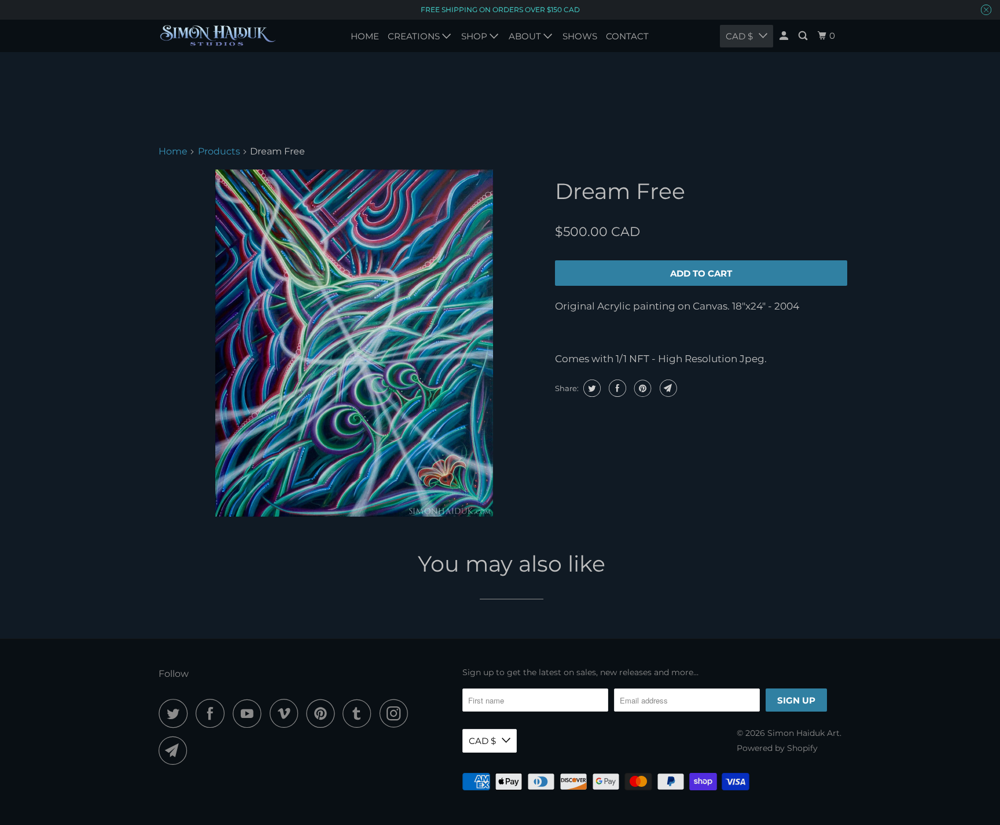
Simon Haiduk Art (803, 733)
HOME (365, 36)
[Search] (803, 35)
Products (219, 151)
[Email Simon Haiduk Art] (176, 750)
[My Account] (784, 35)
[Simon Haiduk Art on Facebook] (213, 713)
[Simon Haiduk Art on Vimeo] (287, 713)
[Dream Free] (354, 343)
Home (173, 151)
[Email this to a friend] (667, 388)
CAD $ (482, 740)
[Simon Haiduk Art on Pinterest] (323, 713)
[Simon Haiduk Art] (218, 35)
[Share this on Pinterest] (641, 388)
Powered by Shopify (777, 748)
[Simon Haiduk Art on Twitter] (176, 713)
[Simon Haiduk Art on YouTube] (250, 713)
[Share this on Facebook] (616, 388)
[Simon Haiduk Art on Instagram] (397, 713)
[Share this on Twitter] (590, 388)
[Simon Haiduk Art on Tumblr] (360, 713)
